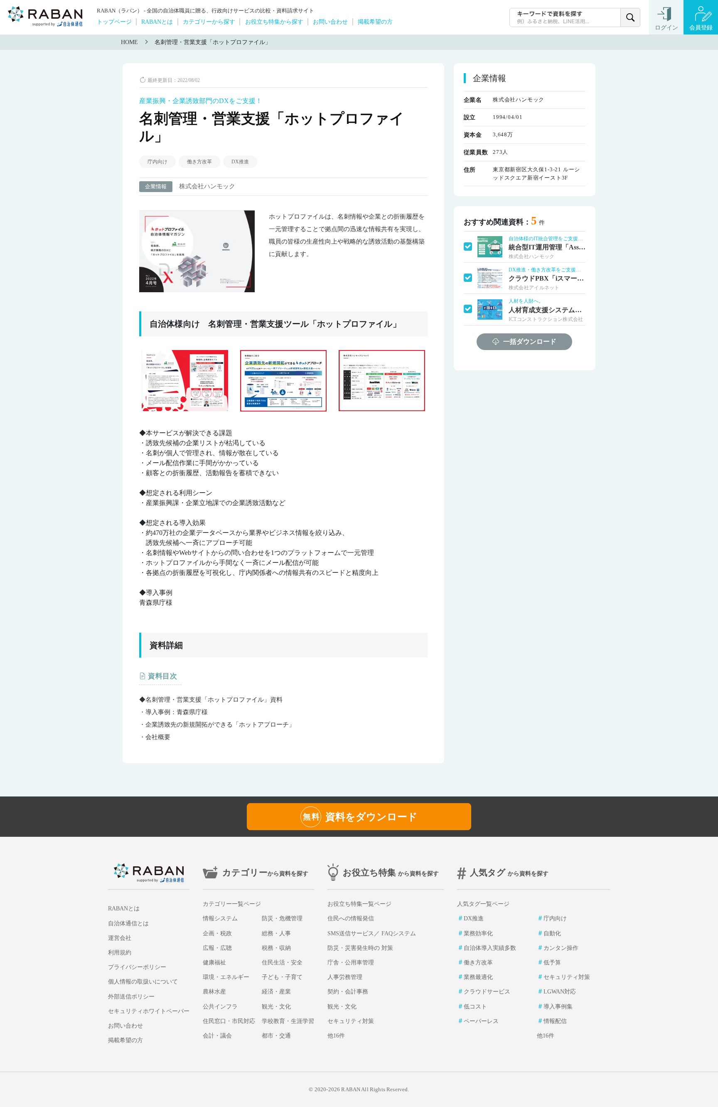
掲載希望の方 (375, 21)
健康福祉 (214, 962)
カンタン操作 (560, 948)
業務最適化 (478, 977)
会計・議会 (217, 1036)
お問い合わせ (330, 21)
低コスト (475, 1006)
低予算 (552, 962)
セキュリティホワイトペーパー (148, 1011)
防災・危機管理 (282, 918)
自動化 (552, 933)
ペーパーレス (481, 1021)
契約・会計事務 (347, 992)
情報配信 (555, 1021)
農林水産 (214, 992)
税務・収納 (276, 948)
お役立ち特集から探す (274, 21)
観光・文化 (276, 1006)
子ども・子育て (282, 977)
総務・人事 (276, 933)
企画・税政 (217, 933)
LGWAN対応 (559, 992)
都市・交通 (276, 1036)
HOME (129, 42)
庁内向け (157, 162)
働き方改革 (199, 162)
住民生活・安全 (282, 962)
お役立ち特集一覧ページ (359, 904)
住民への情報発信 (350, 918)
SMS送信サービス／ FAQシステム (371, 933)
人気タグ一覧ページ (483, 904)
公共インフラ (220, 1006)
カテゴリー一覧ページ (232, 904)
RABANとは (157, 21)
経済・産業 (276, 992)
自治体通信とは (128, 923)
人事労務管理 (344, 977)
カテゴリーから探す (209, 21)
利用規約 (119, 952)
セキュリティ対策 (350, 1021)
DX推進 (240, 162)
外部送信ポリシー (131, 997)
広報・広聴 (217, 948)
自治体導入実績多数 (490, 948)
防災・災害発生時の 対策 (360, 948)
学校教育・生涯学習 (288, 1021)
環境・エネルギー (226, 977)
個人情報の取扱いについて (143, 982)
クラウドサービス (487, 992)
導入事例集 (558, 1006)
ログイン (666, 28)
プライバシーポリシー (137, 967)
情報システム (220, 918)
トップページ (114, 21)
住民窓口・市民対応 (229, 1021)
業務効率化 (478, 933)
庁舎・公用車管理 (350, 962)
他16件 (336, 1036)
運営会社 (119, 938)
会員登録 (701, 28)
